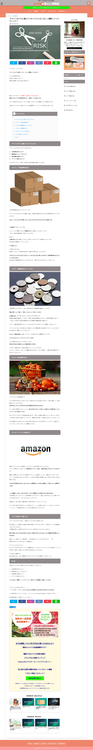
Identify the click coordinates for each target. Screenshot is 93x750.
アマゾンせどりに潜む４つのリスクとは (24, 119)
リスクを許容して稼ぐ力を (21, 134)
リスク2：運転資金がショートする (23, 125)
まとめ (17, 137)
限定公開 (68, 110)
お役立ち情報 (69, 86)
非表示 (22, 113)
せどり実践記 (69, 91)
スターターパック (52, 11)
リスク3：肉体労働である (21, 128)
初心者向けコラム (70, 105)
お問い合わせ (62, 11)
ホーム (29, 11)
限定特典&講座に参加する (35, 678)
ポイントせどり (70, 100)
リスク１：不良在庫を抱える (22, 122)
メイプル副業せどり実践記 (44, 748)
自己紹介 (36, 11)
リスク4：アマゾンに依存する (22, 131)
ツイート (66, 78)
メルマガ (43, 11)
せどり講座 (12, 607)
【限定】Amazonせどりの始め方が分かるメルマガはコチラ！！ (47, 7)
